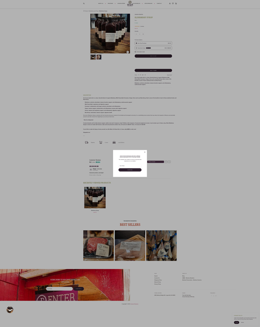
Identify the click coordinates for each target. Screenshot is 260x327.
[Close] (144, 152)
